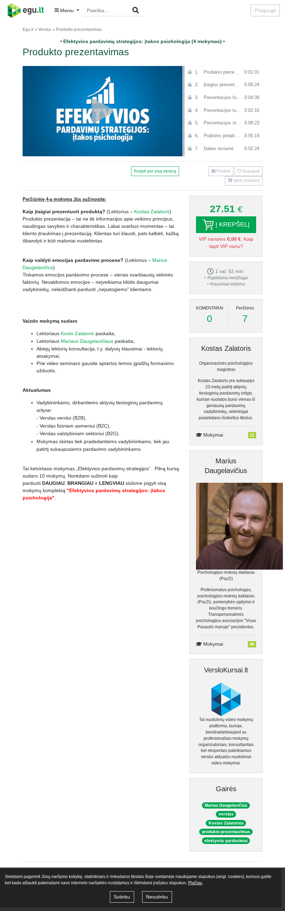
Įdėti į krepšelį (246, 180)
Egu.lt (28, 29)
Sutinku (122, 897)
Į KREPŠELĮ (232, 224)
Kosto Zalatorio (77, 333)
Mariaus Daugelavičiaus (87, 341)
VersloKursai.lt (226, 670)
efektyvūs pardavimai (225, 840)
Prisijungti (265, 10)
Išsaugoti (251, 171)
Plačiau (195, 882)
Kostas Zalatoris (152, 211)
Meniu (67, 10)
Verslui (44, 29)
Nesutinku (157, 897)
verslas (226, 814)
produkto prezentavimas (226, 831)
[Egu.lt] (28, 10)
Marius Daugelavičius (226, 805)
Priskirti (222, 171)
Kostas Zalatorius (226, 823)
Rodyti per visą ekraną (155, 171)
